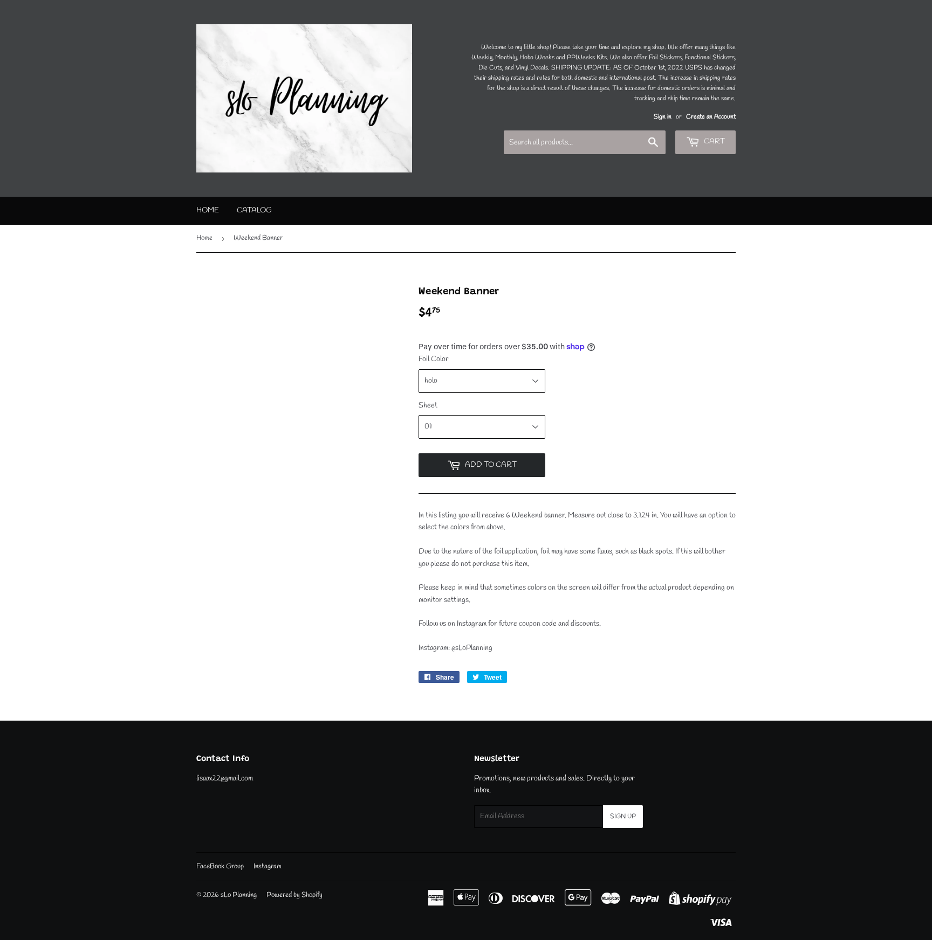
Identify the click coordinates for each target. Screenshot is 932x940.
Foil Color (434, 359)
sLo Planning (239, 895)
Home (207, 210)
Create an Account (711, 117)
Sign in (662, 117)
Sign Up (623, 816)
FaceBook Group (220, 866)
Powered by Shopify (294, 895)
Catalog (254, 210)
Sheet (428, 405)
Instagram (267, 866)
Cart (713, 141)
